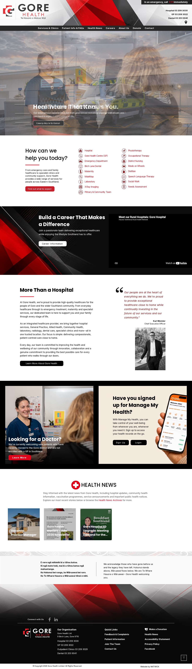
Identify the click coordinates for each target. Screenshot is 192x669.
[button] (48, 28)
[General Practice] (98, 128)
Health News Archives (110, 500)
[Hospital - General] (93, 128)
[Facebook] (49, 619)
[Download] (184, 658)
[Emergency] (96, 128)
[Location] (186, 22)
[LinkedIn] (56, 619)
